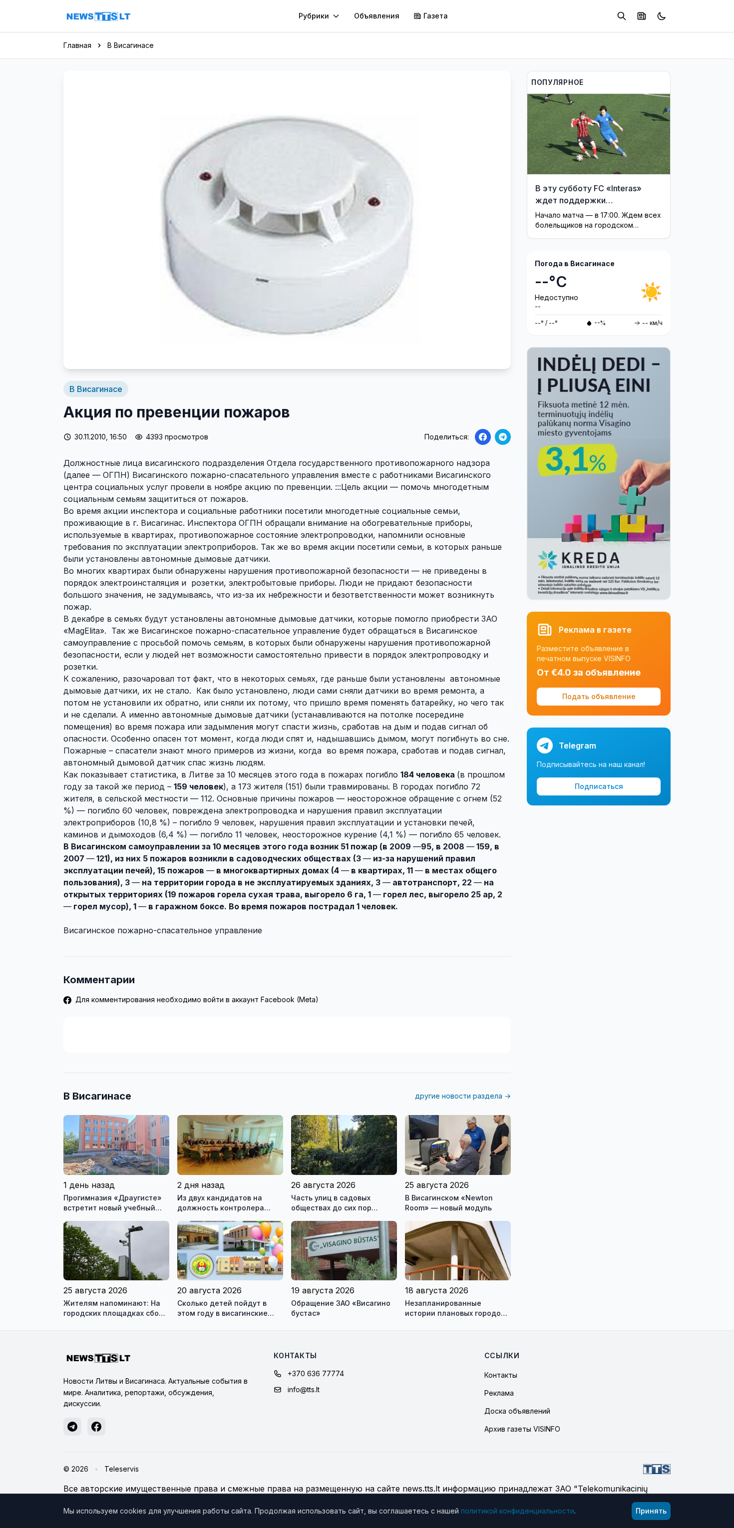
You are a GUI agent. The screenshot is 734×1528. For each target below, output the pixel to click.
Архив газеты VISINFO (522, 1429)
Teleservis (121, 1469)
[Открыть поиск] (622, 16)
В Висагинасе (130, 45)
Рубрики (314, 15)
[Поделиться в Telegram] (503, 437)
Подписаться (599, 786)
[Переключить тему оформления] (662, 16)
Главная (77, 45)
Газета (435, 15)
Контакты (500, 1375)
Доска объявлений (517, 1411)
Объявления (376, 15)
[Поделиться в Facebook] (483, 437)
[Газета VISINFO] (642, 16)
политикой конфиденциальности (517, 1511)
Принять (651, 1511)
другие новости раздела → (463, 1096)
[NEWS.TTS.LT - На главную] (98, 16)
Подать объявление (599, 696)
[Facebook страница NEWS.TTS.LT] (96, 1427)
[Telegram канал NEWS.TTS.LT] (72, 1427)
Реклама (499, 1393)
